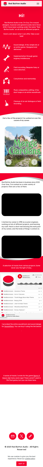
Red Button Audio (17, 4)
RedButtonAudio (4, 319)
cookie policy (30, 459)
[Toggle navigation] (38, 3)
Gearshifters (9, 326)
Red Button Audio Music (14, 319)
